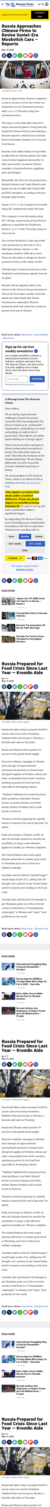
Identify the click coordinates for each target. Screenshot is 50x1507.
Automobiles (41, 334)
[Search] (43, 4)
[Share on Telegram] (14, 55)
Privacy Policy (29, 384)
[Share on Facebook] (4, 55)
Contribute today (40, 14)
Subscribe (37, 379)
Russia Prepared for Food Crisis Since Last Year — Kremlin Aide (24, 668)
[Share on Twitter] (9, 55)
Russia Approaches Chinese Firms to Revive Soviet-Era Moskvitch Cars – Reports (21, 34)
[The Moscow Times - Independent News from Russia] (19, 4)
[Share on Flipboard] (30, 55)
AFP (6, 678)
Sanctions (26, 334)
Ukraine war (41, 928)
